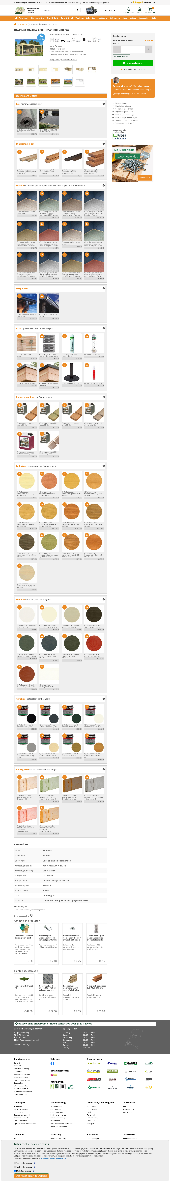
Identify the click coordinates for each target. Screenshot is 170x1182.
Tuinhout (79, 18)
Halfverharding (92, 1118)
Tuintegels (23, 18)
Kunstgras (91, 1123)
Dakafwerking (128, 1109)
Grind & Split (52, 18)
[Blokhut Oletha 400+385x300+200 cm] (29, 47)
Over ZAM (18, 1066)
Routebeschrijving (21, 1044)
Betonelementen (20, 1121)
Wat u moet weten (21, 1086)
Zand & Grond (67, 18)
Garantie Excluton (21, 1094)
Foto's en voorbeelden (22, 1080)
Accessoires (144, 18)
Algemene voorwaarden (23, 1091)
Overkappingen (93, 1138)
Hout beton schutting (58, 1138)
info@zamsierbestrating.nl (140, 89)
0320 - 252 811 (23, 1037)
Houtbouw (102, 18)
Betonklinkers (56, 1109)
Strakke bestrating (57, 1118)
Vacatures (18, 1071)
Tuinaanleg (18, 1083)
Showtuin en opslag (21, 1069)
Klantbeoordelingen (21, 1077)
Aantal (116, 43)
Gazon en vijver (129, 18)
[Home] (15, 24)
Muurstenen (55, 1121)
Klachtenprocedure (21, 1089)
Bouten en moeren (130, 1138)
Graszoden (91, 1121)
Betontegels (18, 1112)
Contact (17, 1063)
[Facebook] (52, 1063)
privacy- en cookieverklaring (53, 1158)
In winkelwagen (134, 63)
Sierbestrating (37, 18)
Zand (89, 1112)
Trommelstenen (56, 1106)
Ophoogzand (92, 1109)
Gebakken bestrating (59, 1126)
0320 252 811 (120, 89)
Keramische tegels (21, 1109)
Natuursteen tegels (21, 1118)
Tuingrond (91, 1115)
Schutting (90, 18)
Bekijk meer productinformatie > (63, 59)
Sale (154, 18)
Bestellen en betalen (22, 1074)
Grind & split (91, 1106)
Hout (16, 1138)
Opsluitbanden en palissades (25, 1123)
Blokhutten (115, 18)
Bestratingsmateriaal (22, 1115)
